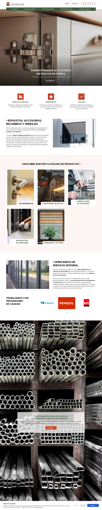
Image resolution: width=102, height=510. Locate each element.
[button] (1, 47)
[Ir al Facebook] (94, 3)
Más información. (39, 507)
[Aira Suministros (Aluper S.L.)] (15, 3)
